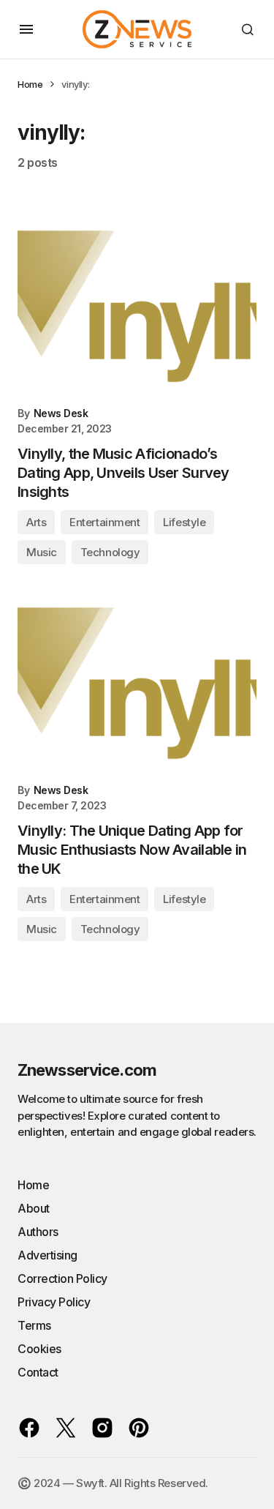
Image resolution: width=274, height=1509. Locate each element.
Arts (36, 522)
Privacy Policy (54, 1302)
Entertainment (104, 522)
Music (41, 552)
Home (30, 84)
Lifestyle (184, 522)
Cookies (39, 1348)
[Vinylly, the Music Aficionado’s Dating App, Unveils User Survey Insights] (137, 306)
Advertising (47, 1255)
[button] (26, 29)
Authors (38, 1231)
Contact (38, 1372)
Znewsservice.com (87, 1069)
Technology (110, 552)
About (34, 1208)
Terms (34, 1325)
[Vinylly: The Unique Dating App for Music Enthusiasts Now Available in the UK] (137, 683)
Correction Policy (62, 1278)
